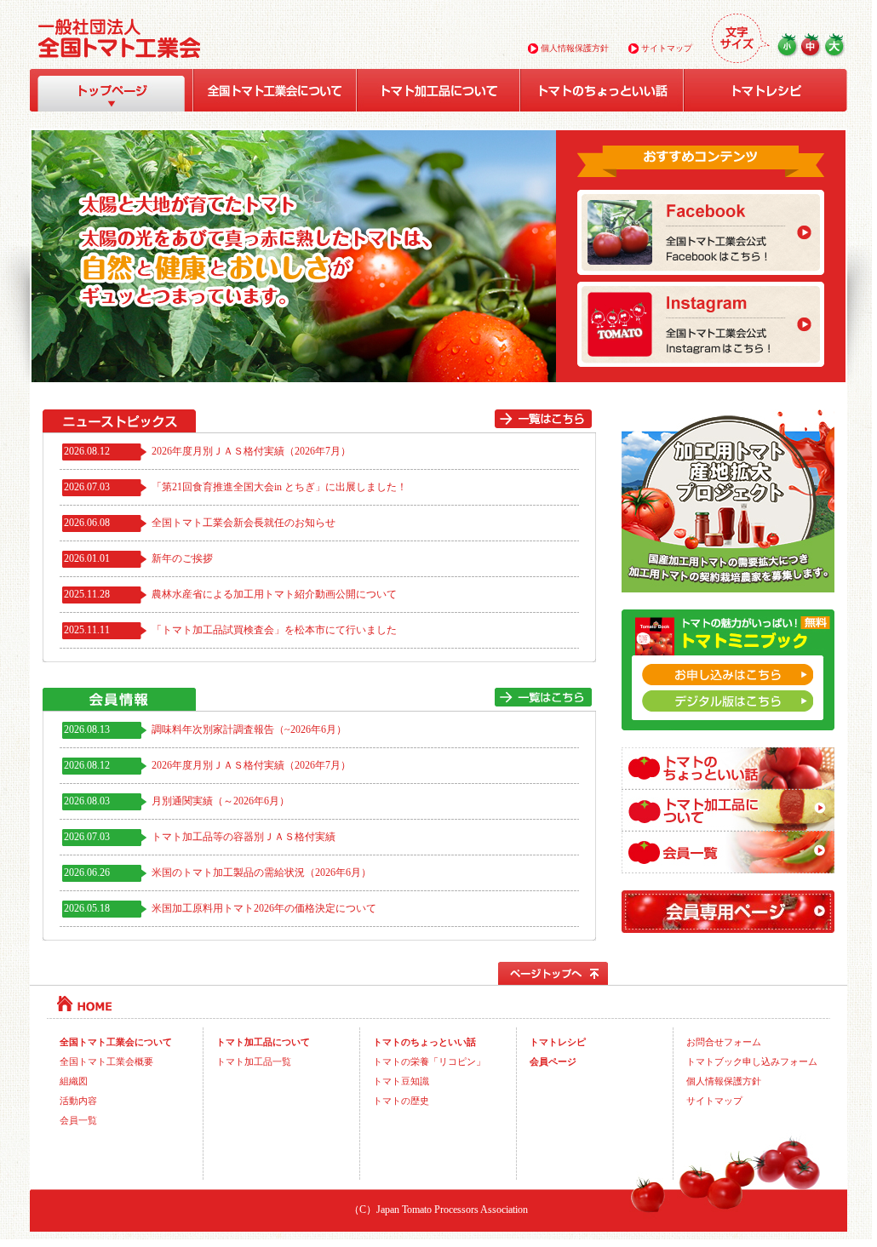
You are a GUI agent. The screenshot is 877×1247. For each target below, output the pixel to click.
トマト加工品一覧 (253, 1061)
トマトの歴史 (401, 1100)
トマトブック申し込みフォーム (751, 1061)
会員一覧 (78, 1120)
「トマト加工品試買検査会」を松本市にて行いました (274, 630)
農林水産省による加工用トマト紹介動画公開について (274, 594)
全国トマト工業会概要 (106, 1061)
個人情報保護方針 (573, 48)
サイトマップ (665, 48)
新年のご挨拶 (182, 558)
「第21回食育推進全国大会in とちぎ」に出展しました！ (279, 487)
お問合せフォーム (723, 1042)
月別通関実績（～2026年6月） (220, 801)
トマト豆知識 (401, 1081)
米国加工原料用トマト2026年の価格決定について (264, 908)
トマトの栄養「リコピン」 (429, 1061)
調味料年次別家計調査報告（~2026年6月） (249, 729)
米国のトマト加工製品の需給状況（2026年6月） (261, 872)
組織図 (74, 1081)
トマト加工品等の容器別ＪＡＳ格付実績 (243, 837)
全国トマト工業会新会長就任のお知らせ (243, 523)
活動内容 (78, 1100)
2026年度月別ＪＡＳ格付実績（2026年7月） (251, 451)
